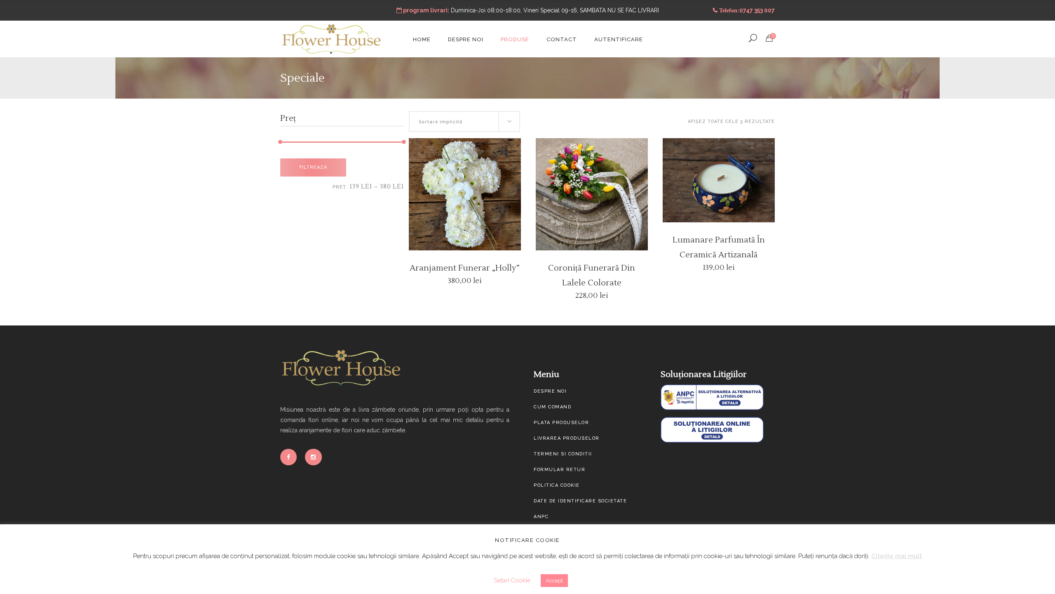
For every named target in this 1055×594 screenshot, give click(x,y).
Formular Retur (559, 469)
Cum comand (552, 407)
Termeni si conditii (563, 454)
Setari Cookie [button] (512, 580)
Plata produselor (561, 422)
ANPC (541, 516)
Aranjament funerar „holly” (465, 268)
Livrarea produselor (567, 438)
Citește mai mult (896, 556)
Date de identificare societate (580, 501)
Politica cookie (557, 485)
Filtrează (313, 167)
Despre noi (550, 391)
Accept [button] (554, 581)
